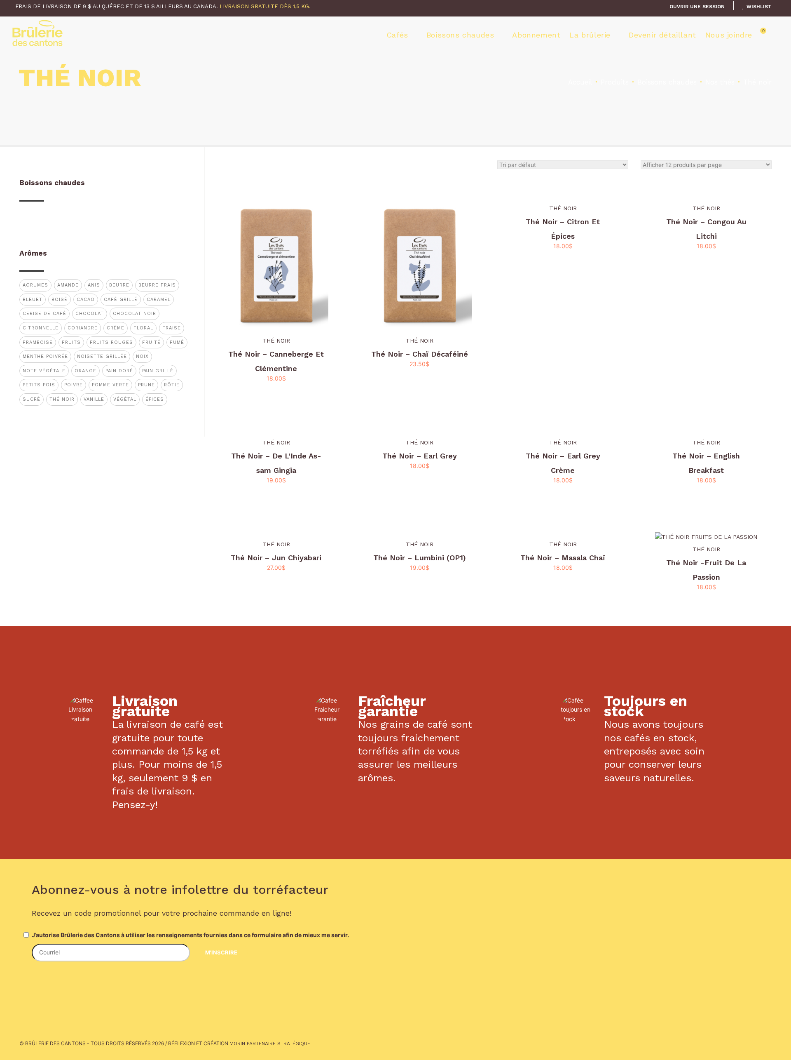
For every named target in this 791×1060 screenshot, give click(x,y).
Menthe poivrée (45, 356)
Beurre (119, 285)
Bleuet (32, 299)
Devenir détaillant (662, 35)
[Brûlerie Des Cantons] (37, 32)
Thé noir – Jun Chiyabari (276, 557)
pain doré (119, 371)
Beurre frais (157, 285)
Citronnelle (41, 328)
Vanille (94, 399)
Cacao (86, 299)
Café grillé (121, 299)
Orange (85, 371)
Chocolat (89, 313)
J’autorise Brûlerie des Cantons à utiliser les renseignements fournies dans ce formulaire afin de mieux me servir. (190, 934)
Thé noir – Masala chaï (562, 557)
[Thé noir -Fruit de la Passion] (706, 536)
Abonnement (536, 35)
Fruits (71, 342)
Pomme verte (110, 385)
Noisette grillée (102, 356)
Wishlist (758, 6)
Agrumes (35, 285)
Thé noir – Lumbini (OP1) (419, 557)
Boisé (59, 299)
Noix (142, 356)
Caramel (159, 299)
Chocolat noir (134, 313)
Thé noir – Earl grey (419, 455)
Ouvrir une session (697, 6)
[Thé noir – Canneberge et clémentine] (276, 264)
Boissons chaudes (460, 35)
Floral (143, 328)
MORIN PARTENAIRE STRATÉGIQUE (269, 1043)
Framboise (38, 342)
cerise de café (44, 313)
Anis (94, 285)
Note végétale (44, 371)
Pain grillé (157, 371)
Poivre (73, 385)
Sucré (31, 399)
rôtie (172, 385)
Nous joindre (728, 35)
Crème (115, 328)
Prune (146, 385)
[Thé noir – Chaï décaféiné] (419, 264)
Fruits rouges (111, 342)
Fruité (151, 342)
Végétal (124, 399)
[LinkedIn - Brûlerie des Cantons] (78, 982)
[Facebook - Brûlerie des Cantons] (39, 982)
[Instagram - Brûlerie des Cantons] (58, 982)
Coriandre (83, 328)
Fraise (171, 328)
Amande (68, 285)
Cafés (397, 35)
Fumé (177, 342)
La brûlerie (590, 35)
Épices (154, 399)
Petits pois (39, 385)
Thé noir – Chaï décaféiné (419, 354)
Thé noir (276, 340)
